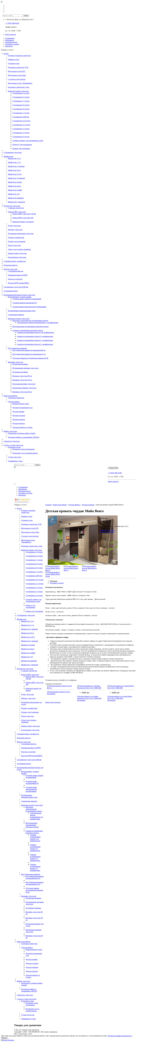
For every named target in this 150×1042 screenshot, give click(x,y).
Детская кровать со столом (22, 427)
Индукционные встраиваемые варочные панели (30, 326)
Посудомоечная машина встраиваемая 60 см (28, 350)
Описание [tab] (53, 581)
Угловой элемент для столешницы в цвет (27, 141)
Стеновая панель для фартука (15, 261)
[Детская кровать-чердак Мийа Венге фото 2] (52, 570)
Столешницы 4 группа (20, 137)
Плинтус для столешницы (22, 144)
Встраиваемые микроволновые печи (21, 311)
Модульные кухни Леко (17, 75)
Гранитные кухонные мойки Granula (21, 433)
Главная (48, 505)
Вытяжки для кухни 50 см (22, 380)
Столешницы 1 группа (20, 113)
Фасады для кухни (10, 269)
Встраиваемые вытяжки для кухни (25, 368)
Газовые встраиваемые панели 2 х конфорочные (35, 344)
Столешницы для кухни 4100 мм (16, 287)
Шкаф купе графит (15, 190)
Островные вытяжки (20, 372)
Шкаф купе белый (15, 182)
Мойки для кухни (10, 431)
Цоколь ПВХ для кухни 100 (22, 218)
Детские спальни (18, 415)
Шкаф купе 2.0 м (14, 170)
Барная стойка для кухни (17, 253)
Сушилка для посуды (16, 208)
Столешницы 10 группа (21, 121)
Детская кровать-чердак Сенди (58, 692)
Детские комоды (18, 423)
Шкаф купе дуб (14, 194)
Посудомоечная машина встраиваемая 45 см (28, 354)
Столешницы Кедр (11, 291)
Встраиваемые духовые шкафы (19, 297)
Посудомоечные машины (17, 348)
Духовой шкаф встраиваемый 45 (24, 303)
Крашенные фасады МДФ (17, 275)
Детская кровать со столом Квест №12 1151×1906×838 (119, 697)
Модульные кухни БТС (16, 71)
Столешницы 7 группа (20, 101)
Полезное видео (11, 42)
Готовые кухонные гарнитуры (19, 55)
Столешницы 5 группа (20, 93)
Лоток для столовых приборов (19, 249)
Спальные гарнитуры (16, 398)
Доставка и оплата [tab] (57, 583)
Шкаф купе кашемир (16, 198)
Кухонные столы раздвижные (23, 449)
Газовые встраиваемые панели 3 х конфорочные (35, 340)
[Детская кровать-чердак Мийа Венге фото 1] (82, 564)
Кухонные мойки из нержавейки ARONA (23, 437)
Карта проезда (10, 34)
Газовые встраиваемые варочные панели (27, 330)
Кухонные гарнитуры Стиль (18, 87)
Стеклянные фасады (15, 271)
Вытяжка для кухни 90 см (22, 376)
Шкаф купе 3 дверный (16, 178)
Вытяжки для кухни (15, 362)
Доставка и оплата (12, 44)
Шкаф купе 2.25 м (15, 174)
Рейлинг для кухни (15, 230)
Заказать (112, 530)
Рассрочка (110, 532)
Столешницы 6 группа (20, 97)
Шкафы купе (8, 156)
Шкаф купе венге (14, 186)
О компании (9, 38)
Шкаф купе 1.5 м (14, 158)
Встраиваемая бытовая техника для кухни (19, 295)
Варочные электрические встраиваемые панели (30, 321)
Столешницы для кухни (13, 152)
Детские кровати (18, 419)
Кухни (6, 54)
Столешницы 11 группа (21, 125)
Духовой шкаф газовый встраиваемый (26, 299)
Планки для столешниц (21, 148)
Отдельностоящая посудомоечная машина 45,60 (30, 358)
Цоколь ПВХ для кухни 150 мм (24, 214)
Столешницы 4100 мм (20, 117)
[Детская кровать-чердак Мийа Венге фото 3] (71, 570)
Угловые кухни (13, 63)
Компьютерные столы (20, 404)
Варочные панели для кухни (18, 319)
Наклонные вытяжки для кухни (24, 388)
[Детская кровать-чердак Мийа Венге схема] (52, 576)
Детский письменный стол (22, 408)
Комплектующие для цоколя (23, 222)
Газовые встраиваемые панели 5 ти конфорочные (35, 332)
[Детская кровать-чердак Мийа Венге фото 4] (89, 570)
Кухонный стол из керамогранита (25, 453)
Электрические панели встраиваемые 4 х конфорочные (37, 322)
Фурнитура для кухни (12, 206)
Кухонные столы (14, 447)
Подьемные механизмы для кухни (21, 233)
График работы (11, 27)
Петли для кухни (14, 245)
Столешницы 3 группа (20, 133)
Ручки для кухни (14, 226)
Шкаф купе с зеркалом (16, 202)
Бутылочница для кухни (17, 257)
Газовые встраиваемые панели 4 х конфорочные (35, 336)
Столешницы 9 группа (20, 109)
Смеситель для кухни (12, 441)
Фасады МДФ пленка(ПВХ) (18, 283)
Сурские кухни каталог (17, 79)
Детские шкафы (18, 411)
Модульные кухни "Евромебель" (20, 83)
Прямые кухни (13, 59)
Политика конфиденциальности (120, 1036)
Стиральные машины (16, 315)
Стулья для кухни (14, 457)
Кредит (103, 532)
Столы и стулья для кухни (13, 445)
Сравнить (103, 530)
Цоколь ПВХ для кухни (17, 212)
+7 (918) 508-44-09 (12, 23)
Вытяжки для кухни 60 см (22, 392)
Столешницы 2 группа (20, 129)
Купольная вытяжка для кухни (23, 384)
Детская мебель (14, 402)
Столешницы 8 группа (20, 105)
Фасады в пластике (15, 279)
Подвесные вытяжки (20, 364)
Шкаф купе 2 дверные (16, 166)
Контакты (9, 46)
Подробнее (51, 694)
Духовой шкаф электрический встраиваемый (29, 307)
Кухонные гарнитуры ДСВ (18, 67)
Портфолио (9, 40)
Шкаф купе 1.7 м (14, 162)
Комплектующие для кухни (18, 91)
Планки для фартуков (16, 237)
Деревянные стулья (15, 461)
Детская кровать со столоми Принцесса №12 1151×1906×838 (89, 697)
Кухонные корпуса (11, 265)
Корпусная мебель (10, 396)
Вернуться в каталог (53, 702)
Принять (4, 1038)
